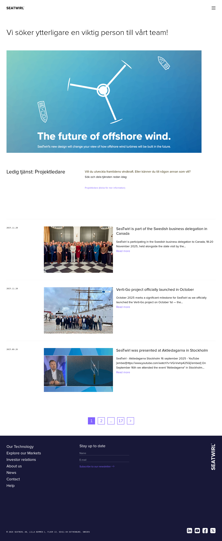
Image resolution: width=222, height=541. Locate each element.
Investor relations (21, 459)
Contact (13, 479)
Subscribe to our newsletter (95, 466)
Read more (123, 251)
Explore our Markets (24, 453)
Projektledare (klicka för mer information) (105, 187)
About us (14, 466)
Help (11, 485)
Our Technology (20, 446)
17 (120, 420)
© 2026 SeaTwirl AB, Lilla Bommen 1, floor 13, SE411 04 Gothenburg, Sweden (48, 532)
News (11, 472)
